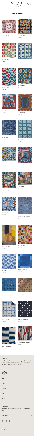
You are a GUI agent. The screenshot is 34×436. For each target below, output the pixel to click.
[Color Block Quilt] (25, 178)
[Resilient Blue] (9, 127)
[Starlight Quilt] (9, 284)
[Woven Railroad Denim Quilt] (25, 206)
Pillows (3, 386)
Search (3, 396)
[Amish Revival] (25, 102)
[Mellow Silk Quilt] (9, 235)
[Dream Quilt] (25, 155)
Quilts (3, 383)
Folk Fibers (7, 429)
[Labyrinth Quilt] (9, 204)
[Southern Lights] (9, 154)
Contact (4, 401)
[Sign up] (31, 415)
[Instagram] (6, 421)
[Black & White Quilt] (25, 309)
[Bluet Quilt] (25, 129)
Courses (4, 388)
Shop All (4, 381)
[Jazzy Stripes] (9, 101)
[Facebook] (2, 421)
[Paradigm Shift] (25, 26)
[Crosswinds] (25, 50)
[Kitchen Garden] (9, 50)
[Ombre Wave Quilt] (25, 261)
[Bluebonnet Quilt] (9, 309)
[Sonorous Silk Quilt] (25, 234)
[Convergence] (9, 26)
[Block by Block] (9, 180)
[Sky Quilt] (9, 261)
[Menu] (2, 4)
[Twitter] (9, 421)
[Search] (28, 4)
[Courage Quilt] (9, 77)
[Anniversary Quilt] (9, 335)
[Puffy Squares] (25, 76)
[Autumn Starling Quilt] (25, 284)
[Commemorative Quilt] (25, 333)
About (3, 398)
